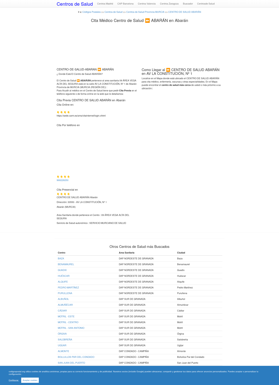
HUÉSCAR (64, 275)
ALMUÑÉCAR (65, 304)
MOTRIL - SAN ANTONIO (71, 328)
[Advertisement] (139, 44)
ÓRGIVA (62, 333)
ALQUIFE (63, 281)
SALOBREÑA (65, 339)
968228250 (62, 180)
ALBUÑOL (63, 299)
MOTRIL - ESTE (66, 316)
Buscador (188, 3)
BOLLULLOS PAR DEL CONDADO (76, 357)
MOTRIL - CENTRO (68, 322)
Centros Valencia (147, 3)
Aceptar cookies (30, 380)
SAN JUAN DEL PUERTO (71, 362)
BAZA (61, 258)
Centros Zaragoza (169, 3)
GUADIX (62, 270)
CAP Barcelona (125, 3)
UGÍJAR (62, 345)
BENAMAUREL (66, 264)
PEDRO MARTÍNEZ (68, 287)
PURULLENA (65, 293)
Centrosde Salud (206, 3)
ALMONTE (63, 351)
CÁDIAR (62, 310)
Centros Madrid (105, 3)
